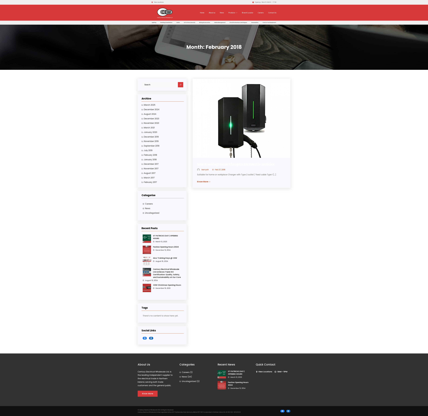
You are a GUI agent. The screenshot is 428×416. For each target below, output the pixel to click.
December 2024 (151, 109)
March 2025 (149, 105)
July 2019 (148, 150)
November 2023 (151, 123)
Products (231, 13)
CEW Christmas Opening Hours (167, 285)
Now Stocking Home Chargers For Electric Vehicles (235, 164)
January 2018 (150, 159)
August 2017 (149, 173)
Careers (261, 13)
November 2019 (151, 141)
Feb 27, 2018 (220, 169)
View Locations (265, 371)
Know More (202, 181)
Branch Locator (247, 13)
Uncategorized (152, 213)
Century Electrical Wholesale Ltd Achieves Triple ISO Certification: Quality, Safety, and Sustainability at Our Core (167, 273)
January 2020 (150, 132)
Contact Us (272, 13)
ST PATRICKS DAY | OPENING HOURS (165, 237)
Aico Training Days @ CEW (165, 258)
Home (202, 13)
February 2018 (150, 155)
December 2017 (151, 164)
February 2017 (150, 182)
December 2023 (151, 118)
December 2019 (151, 136)
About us (212, 13)
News (222, 13)
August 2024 (150, 114)
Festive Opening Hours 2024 (166, 247)
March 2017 (149, 177)
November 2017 (151, 168)
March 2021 (149, 127)
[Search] (180, 84)
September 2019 (151, 146)
